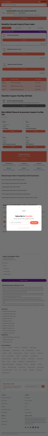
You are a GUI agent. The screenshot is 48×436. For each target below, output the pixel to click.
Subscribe (34, 222)
